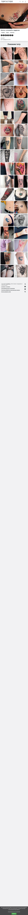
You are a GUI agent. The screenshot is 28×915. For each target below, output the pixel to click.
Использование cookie (6, 291)
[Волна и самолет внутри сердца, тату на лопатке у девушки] (7, 220)
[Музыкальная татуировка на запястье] (7, 79)
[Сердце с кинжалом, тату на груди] (20, 92)
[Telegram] (5, 35)
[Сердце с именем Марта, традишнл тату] (7, 258)
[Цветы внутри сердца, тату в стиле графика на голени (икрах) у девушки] (20, 143)
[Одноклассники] (3, 35)
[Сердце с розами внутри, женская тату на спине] (20, 66)
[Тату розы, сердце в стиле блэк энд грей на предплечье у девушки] (7, 194)
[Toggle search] (20, 1)
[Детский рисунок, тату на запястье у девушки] (20, 245)
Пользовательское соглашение (8, 288)
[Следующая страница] (25, 16)
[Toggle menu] (22, 1)
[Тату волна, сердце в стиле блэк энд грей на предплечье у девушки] (20, 53)
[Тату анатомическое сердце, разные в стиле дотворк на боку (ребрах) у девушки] (20, 220)
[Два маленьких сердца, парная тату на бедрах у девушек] (7, 271)
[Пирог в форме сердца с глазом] (20, 169)
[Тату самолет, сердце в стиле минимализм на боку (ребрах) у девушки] (7, 207)
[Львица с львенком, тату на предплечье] (7, 143)
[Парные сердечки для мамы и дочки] (7, 53)
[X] (7, 35)
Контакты (8, 286)
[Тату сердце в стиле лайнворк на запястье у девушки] (20, 156)
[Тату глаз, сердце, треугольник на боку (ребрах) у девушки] (7, 130)
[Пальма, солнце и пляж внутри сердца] (20, 207)
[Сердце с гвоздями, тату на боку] (20, 271)
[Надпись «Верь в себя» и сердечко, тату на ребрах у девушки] (7, 66)
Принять (14, 913)
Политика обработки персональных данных (10, 290)
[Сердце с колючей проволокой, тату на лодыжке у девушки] (7, 117)
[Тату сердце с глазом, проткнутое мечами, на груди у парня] (7, 92)
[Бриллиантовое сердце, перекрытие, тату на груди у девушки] (20, 194)
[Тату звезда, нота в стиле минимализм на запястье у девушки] (7, 169)
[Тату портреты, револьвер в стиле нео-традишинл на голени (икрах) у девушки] (7, 233)
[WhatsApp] (10, 35)
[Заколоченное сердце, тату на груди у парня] (20, 105)
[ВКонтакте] (1, 35)
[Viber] (9, 35)
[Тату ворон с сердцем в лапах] (7, 181)
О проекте (3, 286)
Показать (21, 79)
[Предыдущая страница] (2, 16)
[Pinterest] (12, 35)
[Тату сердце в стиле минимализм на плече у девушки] (7, 245)
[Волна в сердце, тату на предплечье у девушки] (20, 258)
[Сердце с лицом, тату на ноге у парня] (20, 181)
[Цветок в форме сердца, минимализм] (7, 105)
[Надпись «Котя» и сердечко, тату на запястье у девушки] (20, 117)
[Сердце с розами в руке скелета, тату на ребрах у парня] (20, 130)
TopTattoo (8, 283)
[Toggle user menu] (25, 1)
